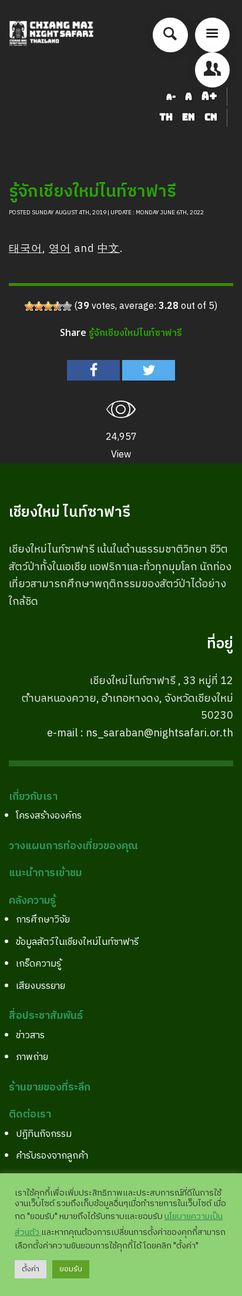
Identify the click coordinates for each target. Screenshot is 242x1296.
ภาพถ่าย (32, 1057)
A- (171, 97)
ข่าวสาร (30, 1035)
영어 (60, 249)
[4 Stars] (57, 306)
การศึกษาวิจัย (43, 920)
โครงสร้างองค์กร (49, 816)
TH (167, 117)
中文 (109, 249)
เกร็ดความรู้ (38, 964)
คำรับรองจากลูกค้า (52, 1156)
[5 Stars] (67, 306)
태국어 (25, 249)
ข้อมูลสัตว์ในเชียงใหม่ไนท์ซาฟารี (77, 942)
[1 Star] (29, 306)
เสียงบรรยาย (40, 986)
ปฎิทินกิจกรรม (44, 1134)
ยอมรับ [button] (70, 1269)
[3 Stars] (48, 306)
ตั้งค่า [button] (30, 1269)
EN (189, 117)
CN (210, 117)
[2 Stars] (38, 306)
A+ (209, 96)
